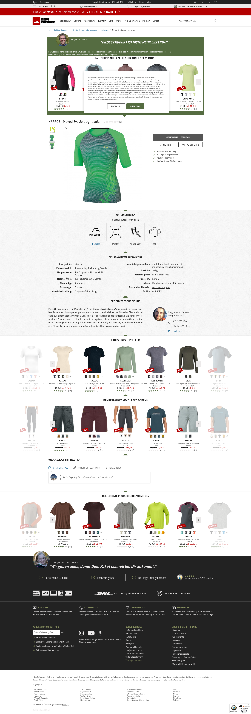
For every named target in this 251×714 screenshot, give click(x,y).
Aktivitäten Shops (40, 689)
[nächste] (198, 82)
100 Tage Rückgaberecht (140, 6)
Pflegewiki (176, 664)
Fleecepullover (86, 700)
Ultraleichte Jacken (87, 698)
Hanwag (176, 696)
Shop (35, 2)
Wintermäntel (85, 696)
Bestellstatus (131, 633)
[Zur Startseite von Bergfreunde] (45, 20)
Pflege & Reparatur (41, 698)
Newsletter (177, 640)
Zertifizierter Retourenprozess (177, 593)
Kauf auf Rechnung (165, 158)
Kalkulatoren (39, 692)
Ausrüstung (90, 20)
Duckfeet (176, 692)
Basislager (44, 2)
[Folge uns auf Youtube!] (93, 634)
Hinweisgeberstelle (180, 654)
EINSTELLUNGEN (116, 106)
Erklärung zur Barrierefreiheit (184, 657)
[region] (126, 92)
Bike (111, 20)
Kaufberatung (39, 694)
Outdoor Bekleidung (61, 30)
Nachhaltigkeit (178, 660)
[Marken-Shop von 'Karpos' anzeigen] (52, 130)
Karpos (54, 122)
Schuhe (77, 20)
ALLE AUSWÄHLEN (135, 106)
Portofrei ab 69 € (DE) (46, 6)
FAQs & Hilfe (131, 637)
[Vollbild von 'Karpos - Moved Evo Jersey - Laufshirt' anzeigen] (66, 128)
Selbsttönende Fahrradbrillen (138, 700)
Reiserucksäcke (133, 692)
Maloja (175, 694)
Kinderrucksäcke (133, 696)
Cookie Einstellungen (135, 653)
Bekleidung (65, 20)
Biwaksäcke (131, 698)
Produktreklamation (134, 647)
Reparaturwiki (188, 664)
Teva (174, 689)
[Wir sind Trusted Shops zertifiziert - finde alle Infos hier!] (180, 577)
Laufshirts (105, 30)
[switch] (244, 711)
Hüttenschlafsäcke (134, 689)
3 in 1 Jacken (85, 689)
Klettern (102, 20)
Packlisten (38, 696)
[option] (103, 165)
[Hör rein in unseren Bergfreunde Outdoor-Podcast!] (102, 634)
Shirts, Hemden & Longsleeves (85, 30)
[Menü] (248, 705)
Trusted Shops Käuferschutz (169, 161)
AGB (127, 650)
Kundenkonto (178, 637)
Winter (119, 20)
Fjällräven (177, 698)
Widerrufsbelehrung (134, 657)
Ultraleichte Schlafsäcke (136, 694)
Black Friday (39, 700)
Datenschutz (136, 650)
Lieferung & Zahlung (134, 630)
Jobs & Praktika (179, 633)
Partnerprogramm (179, 647)
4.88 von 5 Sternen (192, 6)
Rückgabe (130, 643)
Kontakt (129, 640)
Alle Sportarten (132, 20)
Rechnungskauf (90, 6)
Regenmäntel (85, 692)
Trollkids (176, 700)
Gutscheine (177, 643)
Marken (146, 20)
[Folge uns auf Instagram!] (83, 634)
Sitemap (65, 704)
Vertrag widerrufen (134, 660)
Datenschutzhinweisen (108, 99)
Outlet (156, 20)
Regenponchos (86, 694)
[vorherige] (52, 82)
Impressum (177, 650)
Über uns (176, 630)
